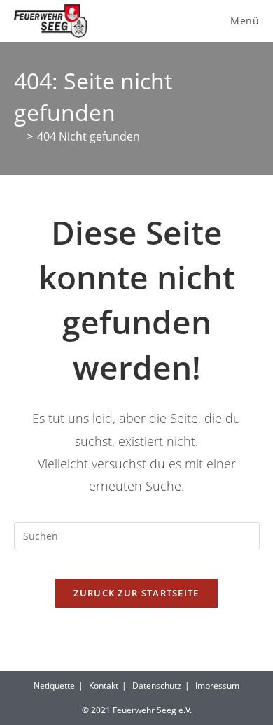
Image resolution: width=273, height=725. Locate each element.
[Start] (18, 136)
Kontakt (103, 685)
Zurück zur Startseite (136, 593)
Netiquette (54, 685)
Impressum (217, 685)
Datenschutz (156, 685)
